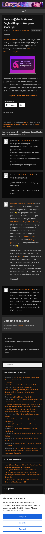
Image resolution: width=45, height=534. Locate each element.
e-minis (21, 256)
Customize (22, 523)
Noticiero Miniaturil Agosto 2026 (25, 385)
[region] (22, 514)
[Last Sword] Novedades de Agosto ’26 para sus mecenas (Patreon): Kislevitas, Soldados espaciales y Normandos (23, 450)
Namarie (7, 389)
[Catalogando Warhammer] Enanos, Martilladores (21, 470)
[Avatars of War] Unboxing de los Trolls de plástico (21, 479)
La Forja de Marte (30, 236)
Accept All (22, 516)
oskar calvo (8, 385)
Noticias (16, 124)
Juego (26, 122)
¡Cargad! (7, 494)
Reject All (22, 529)
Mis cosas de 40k (17, 221)
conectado (21, 325)
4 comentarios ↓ (36, 30)
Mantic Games (8, 124)
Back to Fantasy (32, 221)
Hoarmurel (25, 30)
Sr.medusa (16, 206)
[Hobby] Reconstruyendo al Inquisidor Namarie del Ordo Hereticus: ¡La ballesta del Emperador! (22, 379)
